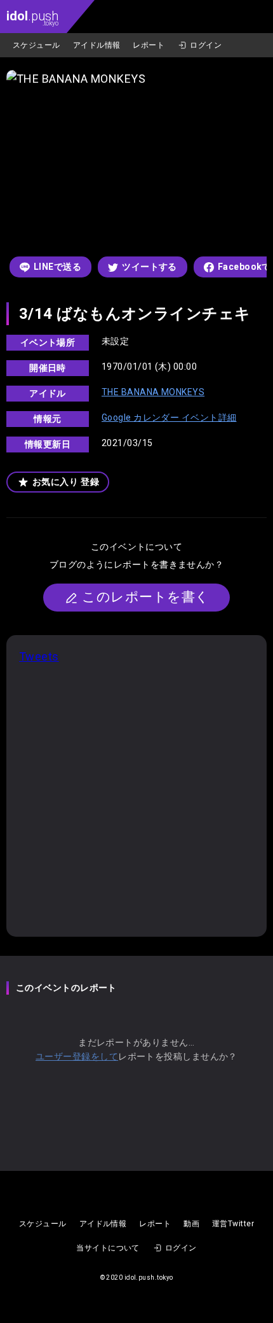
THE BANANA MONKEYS (153, 392)
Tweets (39, 656)
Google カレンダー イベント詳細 (169, 417)
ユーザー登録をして (77, 1056)
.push (32, 17)
